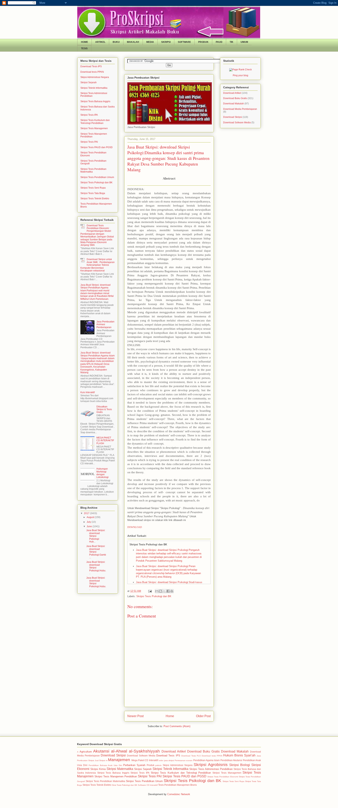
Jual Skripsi (100, 760)
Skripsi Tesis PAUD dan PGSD (96, 147)
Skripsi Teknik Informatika (93, 88)
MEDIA (150, 42)
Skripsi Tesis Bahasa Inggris (95, 101)
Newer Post (135, 716)
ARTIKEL (100, 42)
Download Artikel (232, 93)
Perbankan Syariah (134, 765)
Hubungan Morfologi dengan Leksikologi (102, 473)
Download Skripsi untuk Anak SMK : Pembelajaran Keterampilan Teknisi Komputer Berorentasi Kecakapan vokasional (97, 265)
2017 (87, 513)
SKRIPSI (166, 42)
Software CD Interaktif (148, 785)
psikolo (158, 765)
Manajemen (119, 759)
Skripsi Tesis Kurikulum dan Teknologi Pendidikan (95, 121)
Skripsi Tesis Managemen (94, 128)
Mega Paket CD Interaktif (144, 760)
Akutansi (101, 751)
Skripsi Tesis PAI (89, 141)
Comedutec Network (178, 794)
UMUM (244, 42)
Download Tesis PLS (191, 756)
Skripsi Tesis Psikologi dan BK (153, 596)
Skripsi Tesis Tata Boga (92, 193)
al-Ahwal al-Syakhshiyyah (135, 751)
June (90, 526)
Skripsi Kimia (98, 769)
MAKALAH (133, 42)
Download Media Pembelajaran (240, 109)
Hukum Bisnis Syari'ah (239, 755)
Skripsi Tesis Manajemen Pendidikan (115, 776)
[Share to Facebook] (168, 591)
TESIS (84, 48)
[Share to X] (164, 591)
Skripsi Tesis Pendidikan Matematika (105, 781)
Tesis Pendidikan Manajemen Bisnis (177, 785)
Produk (150, 765)
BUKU (116, 42)
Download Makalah (233, 103)
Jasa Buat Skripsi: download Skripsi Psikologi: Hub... (95, 536)
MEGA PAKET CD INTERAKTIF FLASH (105, 440)
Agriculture (86, 751)
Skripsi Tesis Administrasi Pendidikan (211, 769)
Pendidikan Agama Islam (206, 760)
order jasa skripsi (166, 760)
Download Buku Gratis (235, 98)
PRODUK (203, 42)
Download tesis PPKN (92, 72)
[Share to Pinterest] (172, 591)
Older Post (203, 716)
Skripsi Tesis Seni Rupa (93, 187)
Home (170, 716)
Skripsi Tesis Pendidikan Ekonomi (222, 777)
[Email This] (157, 591)
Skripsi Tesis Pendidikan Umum (97, 177)
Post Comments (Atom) (177, 726)
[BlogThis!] (161, 591)
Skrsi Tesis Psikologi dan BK (124, 785)
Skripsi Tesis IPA (89, 115)
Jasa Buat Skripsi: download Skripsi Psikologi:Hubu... (96, 568)
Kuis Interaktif (87, 392)
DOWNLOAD (134, 527)
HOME (84, 42)
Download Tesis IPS (91, 66)
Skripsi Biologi (239, 765)
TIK (231, 42)
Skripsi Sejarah (88, 82)
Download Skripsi (232, 117)
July (89, 522)
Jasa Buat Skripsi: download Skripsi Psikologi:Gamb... (96, 552)
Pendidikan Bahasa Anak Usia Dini (105, 765)
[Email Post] (150, 591)
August (91, 517)
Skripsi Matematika (120, 768)
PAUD (219, 42)
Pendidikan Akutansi (231, 760)
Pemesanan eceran (183, 760)
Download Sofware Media (237, 122)
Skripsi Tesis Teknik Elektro (94, 198)
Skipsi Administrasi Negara (94, 77)
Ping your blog (240, 75)
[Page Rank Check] (240, 69)
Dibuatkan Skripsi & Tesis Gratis (104, 409)
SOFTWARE (184, 42)
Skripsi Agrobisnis (211, 764)
